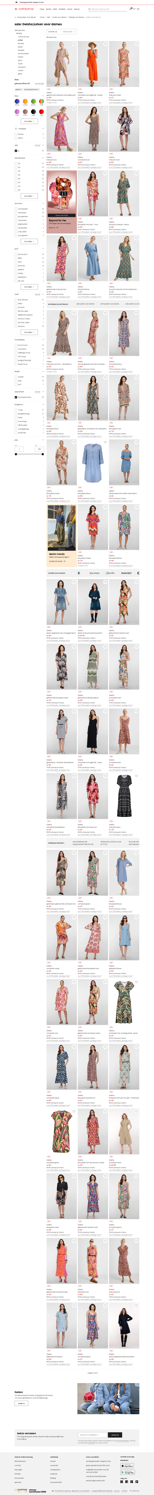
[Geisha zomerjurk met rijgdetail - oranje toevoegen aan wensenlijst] (105, 44)
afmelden (91, 1443)
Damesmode (20, 30)
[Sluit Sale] (42, 145)
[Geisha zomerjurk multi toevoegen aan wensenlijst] (136, 646)
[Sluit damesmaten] (42, 158)
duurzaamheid (56, 1482)
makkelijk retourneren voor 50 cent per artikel (97, 1471)
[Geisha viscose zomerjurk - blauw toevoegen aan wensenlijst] (136, 173)
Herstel (37, 145)
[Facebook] (126, 1481)
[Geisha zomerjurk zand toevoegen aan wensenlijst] (136, 1111)
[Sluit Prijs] (42, 440)
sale (48, 17)
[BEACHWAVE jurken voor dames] (94, 573)
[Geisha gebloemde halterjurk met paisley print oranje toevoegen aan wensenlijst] (74, 44)
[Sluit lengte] (42, 371)
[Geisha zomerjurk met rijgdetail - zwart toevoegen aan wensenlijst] (105, 711)
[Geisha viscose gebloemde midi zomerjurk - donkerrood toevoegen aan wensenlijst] (105, 313)
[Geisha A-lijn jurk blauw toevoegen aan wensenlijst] (105, 238)
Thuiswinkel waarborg (63, 1491)
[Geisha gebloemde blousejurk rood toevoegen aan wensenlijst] (105, 917)
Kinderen (62, 9)
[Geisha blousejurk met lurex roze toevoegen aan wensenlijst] (105, 776)
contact (18, 1465)
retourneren (19, 1478)
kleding (53, 1478)
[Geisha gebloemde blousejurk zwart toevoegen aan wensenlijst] (74, 646)
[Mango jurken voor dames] (126, 573)
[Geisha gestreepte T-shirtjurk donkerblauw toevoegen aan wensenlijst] (74, 711)
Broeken (21, 50)
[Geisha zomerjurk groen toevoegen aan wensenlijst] (105, 853)
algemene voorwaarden (81, 1491)
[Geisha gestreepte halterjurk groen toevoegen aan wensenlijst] (105, 646)
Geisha (18, 89)
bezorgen (18, 1470)
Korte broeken (23, 53)
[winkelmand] (138, 9)
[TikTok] (131, 1481)
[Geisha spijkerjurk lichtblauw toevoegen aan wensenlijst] (74, 1305)
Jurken (20, 40)
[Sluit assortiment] (42, 391)
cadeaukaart (55, 1470)
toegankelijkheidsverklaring (102, 1491)
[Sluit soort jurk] (42, 203)
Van (16, 445)
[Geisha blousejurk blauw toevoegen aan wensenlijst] (105, 442)
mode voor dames (59, 17)
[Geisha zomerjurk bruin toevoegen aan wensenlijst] (105, 109)
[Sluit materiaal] (42, 128)
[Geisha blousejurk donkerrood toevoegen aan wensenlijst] (105, 1047)
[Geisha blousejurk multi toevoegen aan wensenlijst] (136, 377)
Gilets (20, 74)
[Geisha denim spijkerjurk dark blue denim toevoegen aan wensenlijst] (136, 1305)
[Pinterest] (137, 1481)
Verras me (115, 1435)
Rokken (20, 57)
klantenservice (20, 1461)
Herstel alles (39, 83)
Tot (36, 445)
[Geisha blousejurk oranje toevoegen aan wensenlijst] (74, 442)
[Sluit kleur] (42, 96)
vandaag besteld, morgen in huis (98, 1461)
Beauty (77, 9)
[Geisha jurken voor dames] (110, 573)
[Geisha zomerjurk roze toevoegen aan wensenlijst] (74, 982)
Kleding (19, 33)
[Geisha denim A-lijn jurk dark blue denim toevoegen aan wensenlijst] (105, 582)
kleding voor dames (76, 17)
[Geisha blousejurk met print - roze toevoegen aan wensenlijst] (105, 173)
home (42, 17)
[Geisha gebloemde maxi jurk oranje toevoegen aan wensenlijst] (74, 1241)
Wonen (69, 9)
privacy (117, 1491)
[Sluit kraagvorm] (42, 404)
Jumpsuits (22, 67)
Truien (20, 64)
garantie (18, 1482)
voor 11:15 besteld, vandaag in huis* (89, 103)
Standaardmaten (30, 89)
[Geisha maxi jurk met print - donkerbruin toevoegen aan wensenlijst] (74, 313)
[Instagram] (121, 1481)
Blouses (21, 43)
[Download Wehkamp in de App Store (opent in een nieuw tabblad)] (127, 1468)
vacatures (54, 1465)
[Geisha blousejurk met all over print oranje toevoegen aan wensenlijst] (105, 1111)
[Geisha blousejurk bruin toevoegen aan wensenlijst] (74, 377)
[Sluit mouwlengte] (42, 339)
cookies (124, 1491)
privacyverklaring (123, 1441)
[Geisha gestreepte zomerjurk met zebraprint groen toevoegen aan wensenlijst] (105, 377)
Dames (48, 9)
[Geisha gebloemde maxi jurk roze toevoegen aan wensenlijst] (74, 238)
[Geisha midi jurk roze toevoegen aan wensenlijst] (74, 109)
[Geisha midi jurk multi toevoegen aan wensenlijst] (136, 109)
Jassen (20, 47)
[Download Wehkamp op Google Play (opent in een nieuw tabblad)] (127, 1474)
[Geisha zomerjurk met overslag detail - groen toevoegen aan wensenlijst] (136, 982)
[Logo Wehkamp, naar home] (25, 9)
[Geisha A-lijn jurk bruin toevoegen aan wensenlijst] (136, 1241)
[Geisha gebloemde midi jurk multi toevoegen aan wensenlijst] (136, 582)
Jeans (20, 60)
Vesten (20, 70)
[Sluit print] (42, 249)
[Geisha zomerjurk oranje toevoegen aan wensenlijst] (74, 917)
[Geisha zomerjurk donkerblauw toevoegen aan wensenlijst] (74, 776)
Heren (55, 9)
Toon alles (28, 121)
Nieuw (42, 9)
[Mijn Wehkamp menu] (131, 9)
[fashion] (108, 1398)
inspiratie (53, 1474)
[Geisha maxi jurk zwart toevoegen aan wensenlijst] (136, 776)
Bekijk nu (21, 1403)
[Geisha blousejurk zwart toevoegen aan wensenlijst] (74, 1176)
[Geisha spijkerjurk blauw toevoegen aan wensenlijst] (136, 917)
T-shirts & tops (23, 37)
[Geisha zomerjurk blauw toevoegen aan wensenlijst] (136, 313)
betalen (18, 1474)
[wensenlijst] (135, 9)
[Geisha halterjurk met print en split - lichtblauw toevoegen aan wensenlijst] (136, 1047)
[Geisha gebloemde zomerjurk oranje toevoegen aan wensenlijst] (105, 982)
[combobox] (107, 9)
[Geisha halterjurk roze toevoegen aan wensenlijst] (105, 1241)
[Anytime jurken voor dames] (78, 573)
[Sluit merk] (42, 294)
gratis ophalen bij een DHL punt (98, 1465)
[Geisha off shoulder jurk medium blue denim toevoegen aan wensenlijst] (136, 442)
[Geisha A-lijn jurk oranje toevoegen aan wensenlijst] (136, 44)
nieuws (53, 1461)
